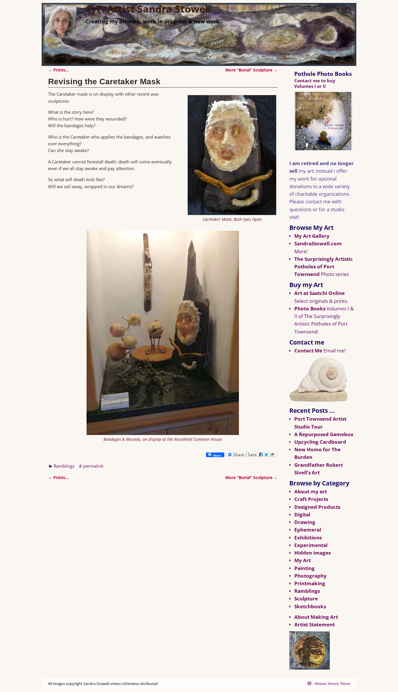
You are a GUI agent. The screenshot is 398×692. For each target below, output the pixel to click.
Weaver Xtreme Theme (332, 683)
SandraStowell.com (318, 243)
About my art (310, 491)
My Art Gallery (312, 236)
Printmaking (309, 583)
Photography (310, 575)
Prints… (58, 70)
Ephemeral (307, 529)
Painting (304, 568)
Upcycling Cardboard (320, 441)
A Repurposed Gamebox (323, 434)
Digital (302, 514)
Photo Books (309, 308)
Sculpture (306, 598)
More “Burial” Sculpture (251, 70)
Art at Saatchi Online (319, 293)
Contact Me (308, 350)
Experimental (310, 545)
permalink (93, 466)
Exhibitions (308, 537)
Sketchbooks (310, 606)
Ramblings (64, 466)
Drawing (304, 522)
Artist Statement (314, 624)
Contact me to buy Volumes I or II (314, 83)
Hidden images (312, 552)
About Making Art (316, 617)
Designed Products (317, 507)
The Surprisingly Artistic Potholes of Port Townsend (323, 266)
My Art (302, 560)
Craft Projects (311, 499)
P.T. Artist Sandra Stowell (149, 8)
